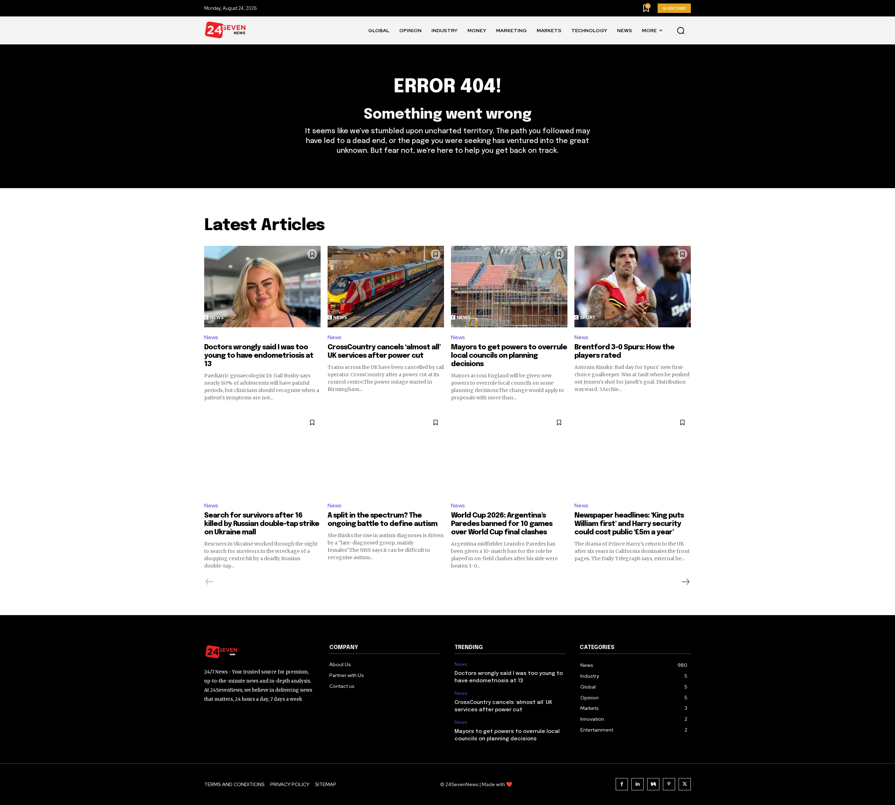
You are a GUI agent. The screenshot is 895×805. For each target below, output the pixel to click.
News (211, 337)
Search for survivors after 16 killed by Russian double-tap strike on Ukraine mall (261, 524)
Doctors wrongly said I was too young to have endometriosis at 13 (258, 356)
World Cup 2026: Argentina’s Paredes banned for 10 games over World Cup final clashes (501, 524)
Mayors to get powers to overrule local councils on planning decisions (509, 356)
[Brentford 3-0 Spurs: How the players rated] (632, 286)
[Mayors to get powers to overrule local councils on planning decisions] (509, 286)
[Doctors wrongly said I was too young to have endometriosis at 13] (262, 286)
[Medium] (653, 784)
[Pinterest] (669, 784)
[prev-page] (209, 582)
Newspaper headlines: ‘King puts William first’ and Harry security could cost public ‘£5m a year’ (629, 524)
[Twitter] (685, 784)
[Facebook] (622, 784)
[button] (681, 31)
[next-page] (685, 582)
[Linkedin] (637, 784)
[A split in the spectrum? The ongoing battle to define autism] (386, 455)
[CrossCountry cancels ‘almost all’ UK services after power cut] (386, 286)
